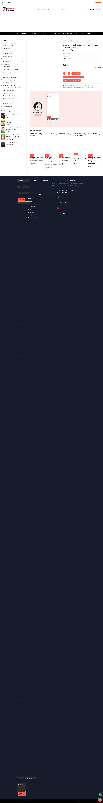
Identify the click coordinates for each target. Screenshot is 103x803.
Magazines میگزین (8, 93)
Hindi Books (24, 33)
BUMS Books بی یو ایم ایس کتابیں (10, 77)
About (29, 198)
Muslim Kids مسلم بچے (8, 98)
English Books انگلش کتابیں (9, 43)
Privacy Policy (31, 209)
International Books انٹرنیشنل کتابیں (11, 87)
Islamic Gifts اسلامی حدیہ (8, 90)
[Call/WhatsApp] (58, 197)
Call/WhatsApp (62, 200)
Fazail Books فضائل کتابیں (9, 85)
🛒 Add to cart (76, 73)
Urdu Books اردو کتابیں (9, 61)
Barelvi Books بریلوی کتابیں (9, 74)
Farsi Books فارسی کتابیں (9, 82)
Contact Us (87, 33)
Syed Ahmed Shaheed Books (75, 87)
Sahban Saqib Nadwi (68, 58)
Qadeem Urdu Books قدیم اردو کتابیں (11, 100)
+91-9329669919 (7, 2)
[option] (23, 207)
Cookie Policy (31, 212)
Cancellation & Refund (32, 217)
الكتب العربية (6, 64)
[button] (98, 2)
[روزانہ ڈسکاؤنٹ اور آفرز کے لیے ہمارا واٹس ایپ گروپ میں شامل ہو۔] (53, 184)
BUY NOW (67, 76)
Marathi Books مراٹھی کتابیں (9, 95)
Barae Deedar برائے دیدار (9, 72)
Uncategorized (7, 58)
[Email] (58, 208)
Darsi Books (48, 33)
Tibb (63, 33)
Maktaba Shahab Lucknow (70, 85)
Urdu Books (16, 33)
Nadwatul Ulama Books (80, 85)
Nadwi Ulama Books (89, 85)
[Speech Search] (62, 9)
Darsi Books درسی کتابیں (9, 79)
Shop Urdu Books (7, 56)
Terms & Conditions (32, 206)
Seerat (76, 40)
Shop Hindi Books (7, 53)
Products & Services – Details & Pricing (36, 203)
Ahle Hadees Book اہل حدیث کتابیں (11, 69)
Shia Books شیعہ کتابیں (8, 103)
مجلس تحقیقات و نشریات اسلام (87, 87)
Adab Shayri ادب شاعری (9, 66)
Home (64, 40)
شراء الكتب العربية (7, 106)
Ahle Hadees (70, 33)
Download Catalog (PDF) (72, 80)
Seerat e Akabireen (82, 40)
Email (59, 211)
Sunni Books (57, 33)
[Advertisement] (51, 23)
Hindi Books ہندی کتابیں (9, 45)
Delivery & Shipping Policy (33, 214)
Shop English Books (8, 51)
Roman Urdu (6, 48)
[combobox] (21, 199)
